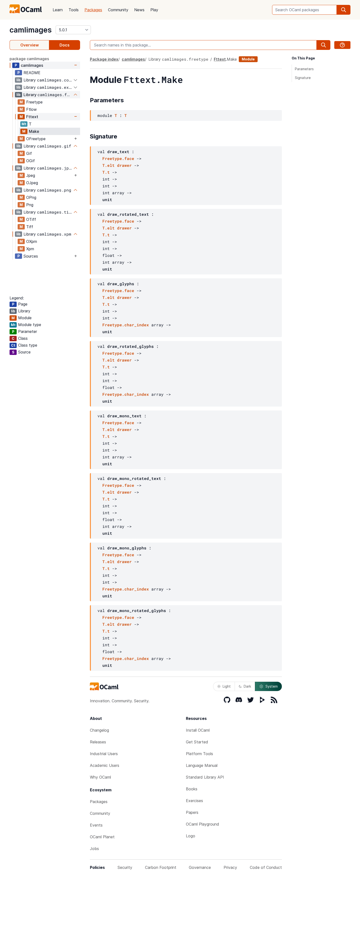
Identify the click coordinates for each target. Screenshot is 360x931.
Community (118, 9)
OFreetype (36, 138)
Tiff (29, 226)
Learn (58, 9)
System (271, 686)
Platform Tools (199, 753)
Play (154, 9)
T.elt (108, 165)
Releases (98, 741)
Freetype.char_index (125, 324)
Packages (93, 9)
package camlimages (29, 58)
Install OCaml (198, 730)
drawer (124, 165)
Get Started (197, 741)
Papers (192, 812)
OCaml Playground (202, 824)
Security (125, 867)
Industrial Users (104, 753)
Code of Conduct (266, 867)
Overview (29, 45)
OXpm (31, 241)
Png (29, 204)
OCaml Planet (102, 836)
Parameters (304, 69)
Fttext (32, 116)
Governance (200, 867)
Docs (65, 45)
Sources (31, 256)
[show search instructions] (342, 45)
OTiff (31, 219)
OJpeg (32, 182)
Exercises (194, 800)
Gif (29, 153)
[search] (343, 10)
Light (227, 686)
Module (248, 59)
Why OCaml (100, 777)
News (139, 9)
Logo (190, 835)
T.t (106, 172)
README (32, 72)
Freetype (34, 102)
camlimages (31, 29)
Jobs (94, 848)
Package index (104, 59)
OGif (30, 160)
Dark (247, 686)
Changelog (99, 730)
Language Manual (201, 765)
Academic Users (104, 765)
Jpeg (30, 175)
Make (34, 131)
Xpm (30, 248)
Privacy (230, 867)
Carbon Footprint (160, 867)
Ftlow (31, 109)
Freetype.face (118, 158)
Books (191, 788)
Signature (303, 78)
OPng (31, 197)
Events (96, 825)
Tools (74, 9)
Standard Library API (205, 777)
